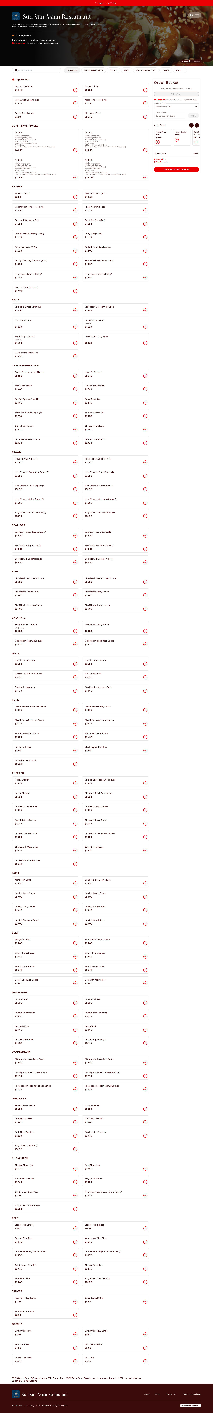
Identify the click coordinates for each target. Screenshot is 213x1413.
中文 (197, 15)
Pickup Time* (160, 103)
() (50, 40)
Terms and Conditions (192, 1394)
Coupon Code (161, 113)
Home (146, 1394)
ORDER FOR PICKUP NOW (176, 169)
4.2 (15, 35)
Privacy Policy (171, 1394)
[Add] (158, 142)
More (178, 70)
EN (191, 15)
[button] (45, 88)
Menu (157, 1394)
